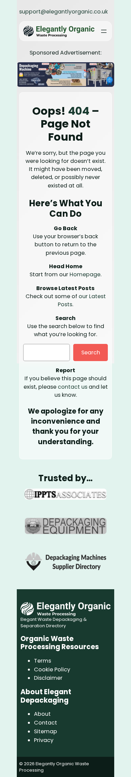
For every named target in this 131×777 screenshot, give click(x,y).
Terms (42, 661)
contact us (72, 387)
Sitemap (45, 731)
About (42, 714)
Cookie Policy (52, 669)
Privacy (43, 740)
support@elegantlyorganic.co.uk (63, 11)
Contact (45, 723)
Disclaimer (48, 678)
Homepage (85, 274)
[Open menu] (104, 31)
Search (90, 352)
